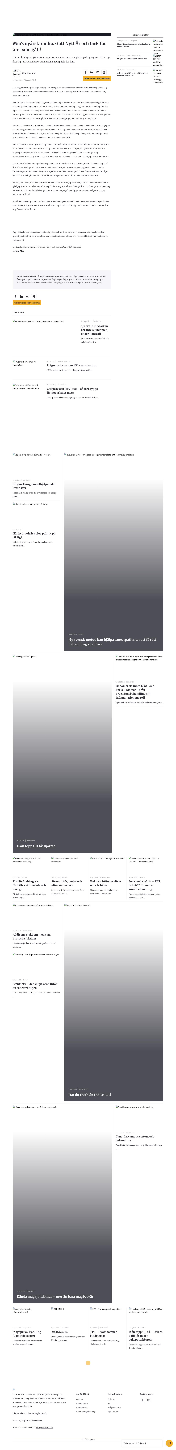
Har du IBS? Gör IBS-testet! (90, 1095)
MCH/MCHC (59, 1332)
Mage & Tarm (83, 1089)
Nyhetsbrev (113, 1411)
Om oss (79, 1399)
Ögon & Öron (26, 480)
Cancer (81, 634)
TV (109, 1403)
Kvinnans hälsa (61, 385)
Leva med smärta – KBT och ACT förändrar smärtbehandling (144, 885)
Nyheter (111, 1399)
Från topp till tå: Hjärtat (36, 846)
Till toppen (90, 1439)
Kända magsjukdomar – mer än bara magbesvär (55, 1297)
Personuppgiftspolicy (85, 1411)
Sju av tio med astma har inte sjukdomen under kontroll (94, 329)
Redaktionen (82, 1403)
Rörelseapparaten (105, 877)
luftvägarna (97, 321)
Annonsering (82, 1407)
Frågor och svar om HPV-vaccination (71, 365)
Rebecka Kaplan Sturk (36, 1413)
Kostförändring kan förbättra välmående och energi (29, 885)
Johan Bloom (36, 1420)
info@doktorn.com (44, 1427)
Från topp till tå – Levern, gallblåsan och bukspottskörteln (146, 1335)
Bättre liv (24, 877)
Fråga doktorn (114, 1407)
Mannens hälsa (27, 930)
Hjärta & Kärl (31, 841)
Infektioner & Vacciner (63, 361)
